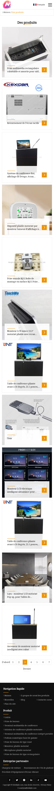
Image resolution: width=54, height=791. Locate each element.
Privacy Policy (46, 785)
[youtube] (46, 780)
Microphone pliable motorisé (18, 750)
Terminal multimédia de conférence (21, 725)
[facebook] (10, 780)
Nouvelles (9, 699)
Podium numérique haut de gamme (21, 738)
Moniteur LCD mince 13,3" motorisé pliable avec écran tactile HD (21, 334)
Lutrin (7, 717)
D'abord (6, 662)
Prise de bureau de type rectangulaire (22, 754)
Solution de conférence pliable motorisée (23, 729)
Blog (23, 699)
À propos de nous (29, 695)
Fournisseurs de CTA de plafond (38, 768)
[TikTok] (38, 780)
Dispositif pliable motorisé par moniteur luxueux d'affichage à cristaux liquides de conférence (23, 229)
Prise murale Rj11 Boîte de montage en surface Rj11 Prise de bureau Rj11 (22, 281)
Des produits (43, 695)
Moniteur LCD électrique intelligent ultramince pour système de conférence (21, 491)
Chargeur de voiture (11, 768)
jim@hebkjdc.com (29, 788)
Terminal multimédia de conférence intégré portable (29, 734)
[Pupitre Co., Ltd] (10, 4)
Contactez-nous (45, 699)
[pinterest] (24, 780)
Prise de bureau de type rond (18, 742)
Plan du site (10, 704)
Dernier (27, 668)
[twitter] (17, 780)
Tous (9, 438)
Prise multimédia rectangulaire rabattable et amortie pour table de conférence (23, 71)
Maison (7, 12)
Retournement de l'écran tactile (23, 123)
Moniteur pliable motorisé (17, 746)
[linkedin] (31, 780)
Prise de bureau (12, 721)
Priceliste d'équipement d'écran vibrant (20, 772)
